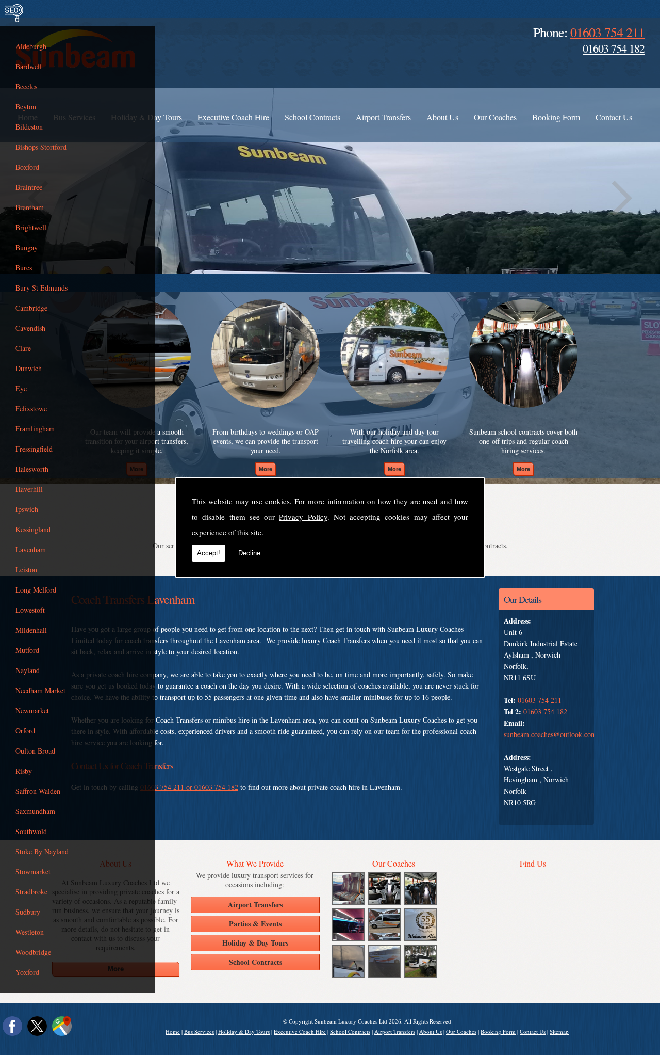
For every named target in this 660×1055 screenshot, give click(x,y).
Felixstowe (31, 408)
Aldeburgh (30, 46)
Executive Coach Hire (233, 116)
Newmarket (32, 710)
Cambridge (31, 308)
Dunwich (28, 368)
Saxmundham (35, 811)
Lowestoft (30, 610)
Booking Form (556, 116)
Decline (249, 553)
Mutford (27, 650)
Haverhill (29, 489)
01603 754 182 (614, 48)
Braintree (28, 187)
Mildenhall (31, 630)
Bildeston (29, 127)
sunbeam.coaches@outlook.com (550, 734)
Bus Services (199, 1031)
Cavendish (30, 328)
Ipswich (26, 509)
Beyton (25, 106)
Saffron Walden (37, 791)
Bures (23, 268)
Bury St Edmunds (41, 288)
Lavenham (30, 549)
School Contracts (312, 116)
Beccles (26, 86)
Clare (23, 348)
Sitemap (559, 1031)
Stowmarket (33, 871)
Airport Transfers (383, 116)
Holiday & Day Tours (244, 1031)
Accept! (208, 553)
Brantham (29, 207)
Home (173, 1031)
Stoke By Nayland (42, 851)
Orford (25, 731)
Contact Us (614, 116)
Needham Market (40, 690)
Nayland (27, 670)
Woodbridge (33, 952)
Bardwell (28, 66)
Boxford (27, 167)
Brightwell (30, 227)
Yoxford (27, 972)
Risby (23, 771)
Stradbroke (31, 892)
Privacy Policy (303, 516)
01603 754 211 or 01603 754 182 (189, 787)
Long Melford (35, 590)
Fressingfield (34, 449)
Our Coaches (495, 116)
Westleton (29, 932)
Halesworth (31, 469)
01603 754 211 (607, 32)
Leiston (26, 569)
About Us (442, 116)
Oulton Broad (35, 751)
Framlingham (35, 429)
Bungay (26, 247)
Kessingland (33, 529)
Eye (21, 388)
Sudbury (27, 912)
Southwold (31, 831)
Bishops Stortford (41, 147)
